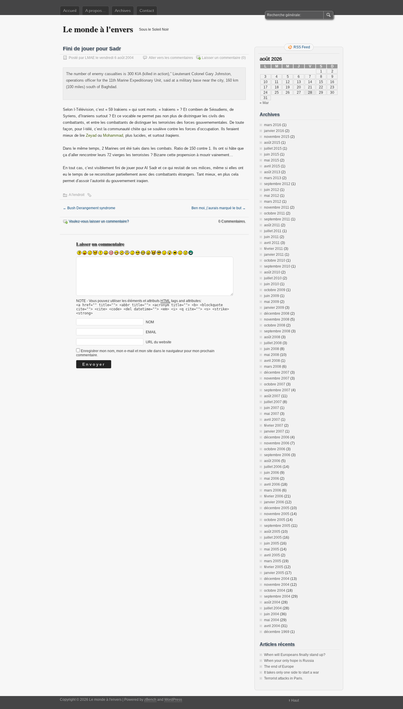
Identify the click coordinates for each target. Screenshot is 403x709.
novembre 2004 (276, 585)
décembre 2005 (276, 508)
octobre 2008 (274, 325)
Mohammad (113, 135)
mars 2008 (272, 367)
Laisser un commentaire (221, 58)
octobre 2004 (274, 590)
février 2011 (273, 249)
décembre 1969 (276, 632)
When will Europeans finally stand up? (294, 655)
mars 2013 (272, 178)
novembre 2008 (276, 319)
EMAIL (151, 332)
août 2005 (272, 532)
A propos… (95, 10)
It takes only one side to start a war (291, 672)
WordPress (173, 700)
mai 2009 (271, 302)
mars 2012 (272, 201)
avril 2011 (272, 243)
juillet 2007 (273, 402)
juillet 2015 (273, 148)
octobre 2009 (274, 290)
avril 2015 (272, 166)
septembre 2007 (277, 390)
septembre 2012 (277, 184)
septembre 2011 (277, 219)
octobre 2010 (274, 260)
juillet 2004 (273, 608)
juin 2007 (271, 408)
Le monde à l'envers (98, 29)
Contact (147, 10)
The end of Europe (279, 667)
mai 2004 (271, 620)
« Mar (264, 103)
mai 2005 (271, 549)
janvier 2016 (274, 131)
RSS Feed (302, 47)
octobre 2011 (274, 213)
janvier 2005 (274, 573)
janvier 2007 (274, 431)
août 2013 (272, 172)
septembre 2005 (277, 526)
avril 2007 (272, 420)
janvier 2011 (274, 255)
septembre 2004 (277, 596)
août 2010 (272, 272)
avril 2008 (272, 361)
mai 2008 (271, 355)
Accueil (69, 10)
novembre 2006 (276, 443)
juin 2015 (271, 154)
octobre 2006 (274, 449)
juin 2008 (271, 349)
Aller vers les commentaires (171, 58)
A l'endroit (76, 195)
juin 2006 (271, 473)
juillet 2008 (273, 343)
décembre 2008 (276, 313)
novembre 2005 (276, 514)
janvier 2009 (274, 308)
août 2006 (272, 461)
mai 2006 (271, 478)
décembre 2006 (276, 437)
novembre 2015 (276, 137)
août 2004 (272, 602)
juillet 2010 (273, 278)
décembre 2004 (276, 579)
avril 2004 (272, 626)
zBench (150, 700)
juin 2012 (271, 190)
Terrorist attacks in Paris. (283, 678)
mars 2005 (272, 561)
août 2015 (272, 143)
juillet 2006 (273, 467)
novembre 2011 (276, 207)
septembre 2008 (277, 331)
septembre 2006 (277, 455)
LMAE (90, 58)
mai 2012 (271, 196)
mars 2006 (272, 490)
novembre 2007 (276, 378)
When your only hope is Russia (289, 661)
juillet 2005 (273, 537)
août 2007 (272, 396)
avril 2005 (272, 555)
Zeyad (91, 135)
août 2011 (272, 225)
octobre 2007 (274, 384)
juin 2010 (271, 284)
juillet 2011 (272, 231)
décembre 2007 (276, 372)
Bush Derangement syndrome (89, 208)
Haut (295, 700)
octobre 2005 (274, 520)
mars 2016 (272, 125)
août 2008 (272, 337)
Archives (123, 10)
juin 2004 (271, 614)
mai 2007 (271, 414)
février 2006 (273, 496)
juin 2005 (271, 543)
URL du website (158, 342)
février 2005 (273, 567)
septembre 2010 (277, 266)
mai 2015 (271, 160)
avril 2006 (272, 484)
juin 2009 (271, 296)
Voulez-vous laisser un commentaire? (99, 221)
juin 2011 (271, 237)
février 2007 (273, 425)
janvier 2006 (274, 502)
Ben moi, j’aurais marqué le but (218, 208)
